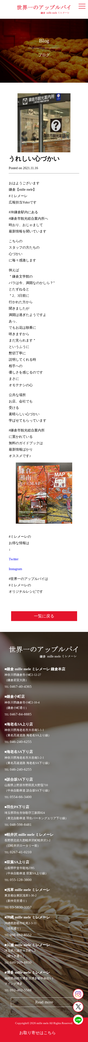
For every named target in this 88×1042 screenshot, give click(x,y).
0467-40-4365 (21, 687)
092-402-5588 (21, 990)
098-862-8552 (21, 935)
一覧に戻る (44, 616)
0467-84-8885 (21, 714)
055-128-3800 (21, 880)
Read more (44, 1002)
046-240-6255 (21, 742)
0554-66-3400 (21, 797)
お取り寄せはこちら (37, 1032)
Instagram (15, 569)
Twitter (13, 559)
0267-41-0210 (21, 852)
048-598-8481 (21, 825)
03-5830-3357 (21, 907)
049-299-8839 (21, 962)
